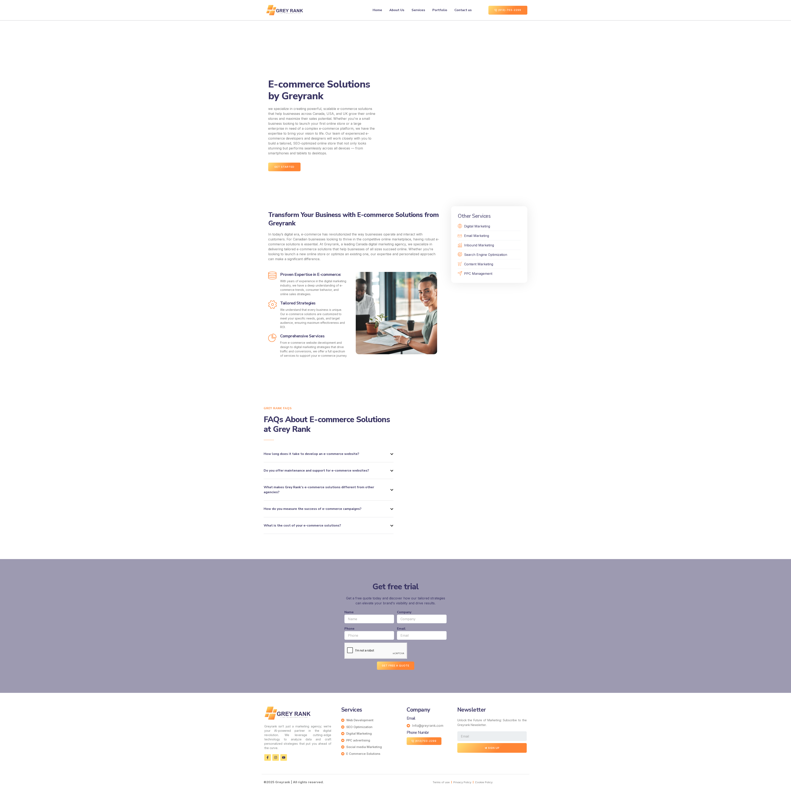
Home (377, 10)
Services (418, 10)
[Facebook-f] (267, 757)
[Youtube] (283, 757)
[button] (328, 454)
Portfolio (439, 10)
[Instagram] (275, 757)
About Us (396, 10)
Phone (349, 628)
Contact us (463, 10)
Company (404, 612)
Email (401, 628)
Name (349, 612)
